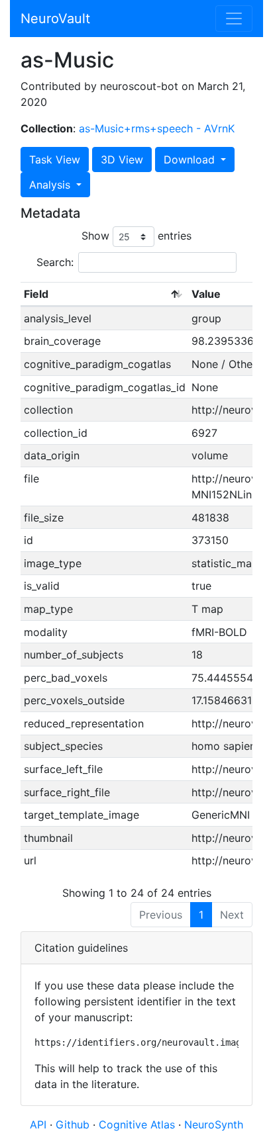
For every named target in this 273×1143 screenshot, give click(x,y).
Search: (55, 262)
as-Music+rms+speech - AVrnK (157, 128)
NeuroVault (55, 18)
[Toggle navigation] (233, 18)
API (38, 1124)
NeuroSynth (213, 1124)
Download (191, 159)
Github (74, 1124)
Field (36, 293)
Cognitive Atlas (138, 1124)
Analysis (51, 184)
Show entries (136, 235)
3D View (122, 159)
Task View (54, 159)
